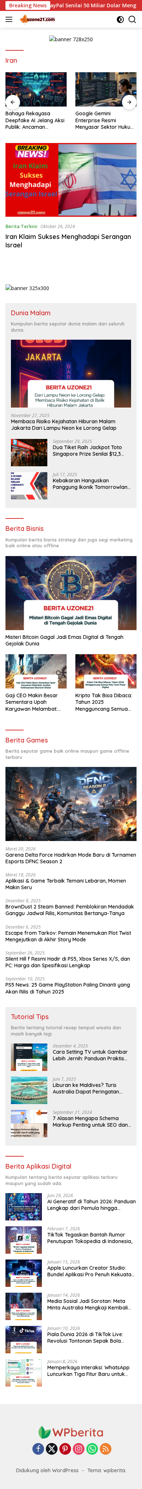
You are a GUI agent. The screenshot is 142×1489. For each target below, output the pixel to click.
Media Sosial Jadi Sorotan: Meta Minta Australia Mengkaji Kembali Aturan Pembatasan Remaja (87, 1304)
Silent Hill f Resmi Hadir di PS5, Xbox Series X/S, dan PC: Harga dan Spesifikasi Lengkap (67, 962)
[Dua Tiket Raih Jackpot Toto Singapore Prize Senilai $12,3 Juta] (29, 452)
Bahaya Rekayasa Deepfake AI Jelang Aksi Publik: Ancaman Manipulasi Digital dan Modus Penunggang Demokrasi (34, 120)
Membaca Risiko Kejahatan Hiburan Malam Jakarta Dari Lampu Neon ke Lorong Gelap (64, 424)
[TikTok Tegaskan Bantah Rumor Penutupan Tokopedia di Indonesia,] (23, 1240)
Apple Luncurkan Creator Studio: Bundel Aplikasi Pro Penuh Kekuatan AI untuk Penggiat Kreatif (90, 1271)
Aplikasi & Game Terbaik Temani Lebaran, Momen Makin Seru (65, 884)
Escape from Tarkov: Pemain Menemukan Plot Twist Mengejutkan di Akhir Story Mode (68, 936)
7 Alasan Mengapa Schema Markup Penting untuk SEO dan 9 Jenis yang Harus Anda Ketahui (90, 1121)
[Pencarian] (132, 19)
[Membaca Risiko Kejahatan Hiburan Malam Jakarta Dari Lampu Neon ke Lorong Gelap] (71, 374)
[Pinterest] (65, 1449)
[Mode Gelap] (120, 19)
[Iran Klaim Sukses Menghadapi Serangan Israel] (71, 180)
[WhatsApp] (92, 1449)
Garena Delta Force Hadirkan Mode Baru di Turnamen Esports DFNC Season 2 (70, 858)
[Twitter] (52, 1449)
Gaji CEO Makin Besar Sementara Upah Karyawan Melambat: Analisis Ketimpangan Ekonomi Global (31, 702)
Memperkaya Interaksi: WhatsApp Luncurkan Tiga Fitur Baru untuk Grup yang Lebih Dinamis (88, 1370)
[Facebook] (38, 1449)
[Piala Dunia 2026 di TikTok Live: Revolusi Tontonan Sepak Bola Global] (23, 1339)
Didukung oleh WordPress (47, 1470)
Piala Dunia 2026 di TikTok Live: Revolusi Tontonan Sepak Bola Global (85, 1337)
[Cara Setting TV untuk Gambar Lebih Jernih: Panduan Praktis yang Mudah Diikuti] (29, 1057)
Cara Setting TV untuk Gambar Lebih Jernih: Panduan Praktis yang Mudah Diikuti (90, 1055)
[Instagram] (78, 1449)
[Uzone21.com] (36, 19)
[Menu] (10, 19)
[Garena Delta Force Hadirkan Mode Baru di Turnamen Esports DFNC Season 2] (71, 804)
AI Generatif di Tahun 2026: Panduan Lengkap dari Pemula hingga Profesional (91, 1204)
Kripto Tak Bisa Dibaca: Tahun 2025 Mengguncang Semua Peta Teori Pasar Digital (103, 702)
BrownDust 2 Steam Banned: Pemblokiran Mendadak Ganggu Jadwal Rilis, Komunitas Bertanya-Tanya (69, 910)
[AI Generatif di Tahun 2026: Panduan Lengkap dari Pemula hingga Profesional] (23, 1206)
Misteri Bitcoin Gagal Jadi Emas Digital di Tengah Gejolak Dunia (64, 640)
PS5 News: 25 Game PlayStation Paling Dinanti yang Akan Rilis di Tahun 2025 (67, 988)
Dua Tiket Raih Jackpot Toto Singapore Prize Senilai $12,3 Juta (87, 450)
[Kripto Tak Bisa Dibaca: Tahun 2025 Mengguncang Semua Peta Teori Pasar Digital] (106, 671)
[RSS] (105, 1449)
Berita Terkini (21, 226)
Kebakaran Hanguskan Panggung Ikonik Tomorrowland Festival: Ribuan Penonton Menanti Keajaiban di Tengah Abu (92, 483)
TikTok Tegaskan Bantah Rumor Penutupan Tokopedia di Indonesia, (89, 1238)
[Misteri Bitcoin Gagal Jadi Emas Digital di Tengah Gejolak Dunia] (71, 593)
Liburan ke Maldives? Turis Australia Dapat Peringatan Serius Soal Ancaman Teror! (86, 1088)
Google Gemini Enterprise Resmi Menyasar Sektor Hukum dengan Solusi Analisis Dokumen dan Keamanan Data (105, 120)
